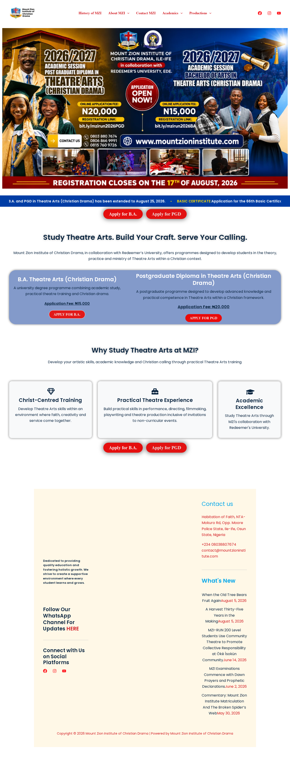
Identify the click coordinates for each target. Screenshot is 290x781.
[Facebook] (260, 13)
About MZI (116, 12)
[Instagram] (269, 13)
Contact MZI (146, 12)
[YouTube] (279, 13)
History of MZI (90, 12)
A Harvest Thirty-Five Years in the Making (224, 615)
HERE (72, 628)
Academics (170, 12)
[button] (127, 13)
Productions (198, 12)
